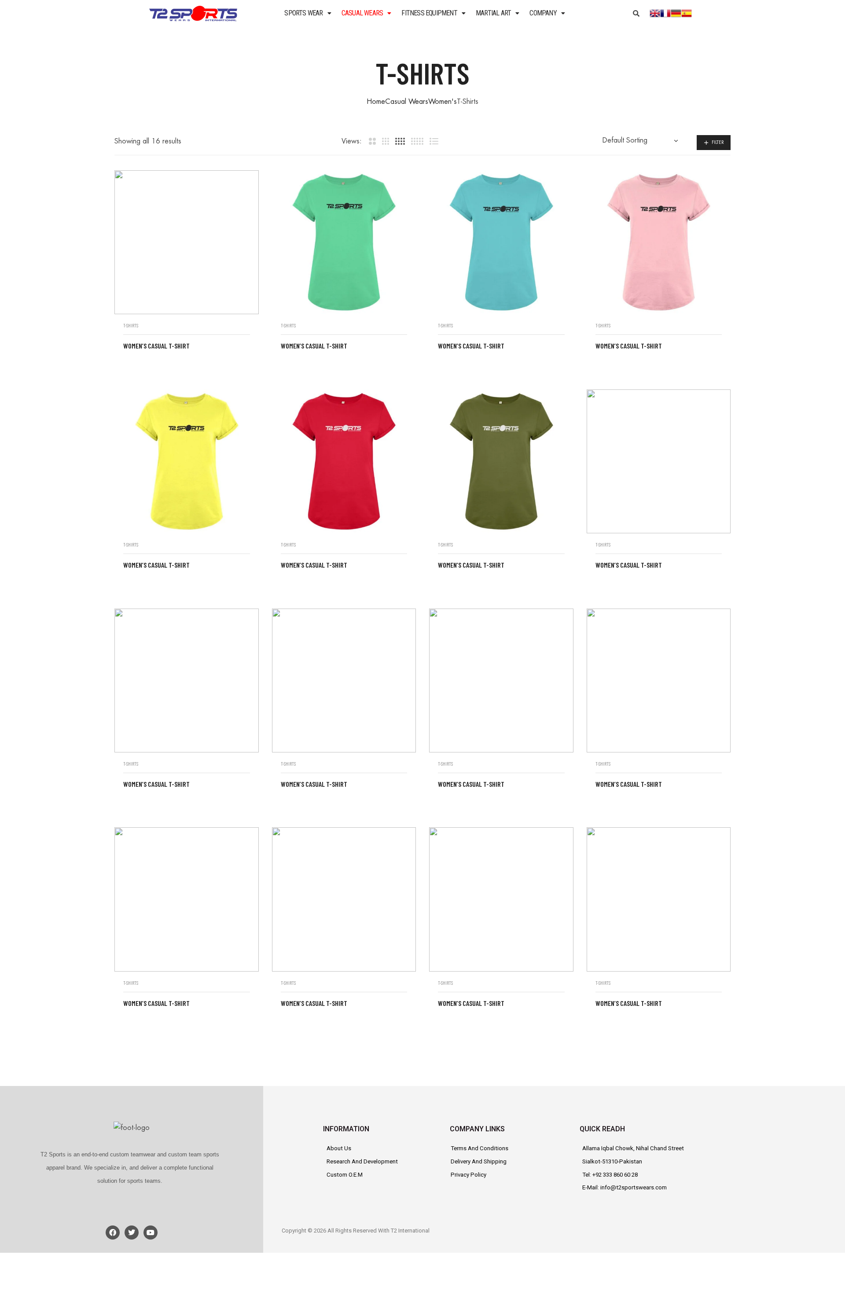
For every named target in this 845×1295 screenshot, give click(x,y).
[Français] (665, 12)
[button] (307, 13)
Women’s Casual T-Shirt (156, 345)
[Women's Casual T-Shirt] (186, 242)
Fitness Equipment (429, 13)
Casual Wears (362, 13)
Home (376, 101)
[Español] (686, 12)
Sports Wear (303, 13)
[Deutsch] (676, 12)
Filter (718, 142)
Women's (442, 101)
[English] (655, 12)
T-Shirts (130, 325)
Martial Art (493, 13)
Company (542, 13)
